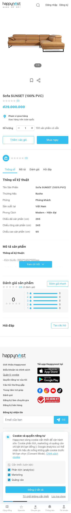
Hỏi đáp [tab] (47, 169)
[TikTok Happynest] (59, 390)
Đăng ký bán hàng (12, 405)
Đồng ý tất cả (35, 489)
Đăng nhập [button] (51, 5)
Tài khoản (64, 510)
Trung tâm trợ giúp (13, 390)
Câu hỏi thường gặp (13, 385)
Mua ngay (53, 139)
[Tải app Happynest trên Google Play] (48, 379)
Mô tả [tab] (22, 169)
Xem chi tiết (33, 264)
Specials (21, 510)
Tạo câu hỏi (59, 325)
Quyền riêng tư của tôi (15, 380)
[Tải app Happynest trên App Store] (48, 370)
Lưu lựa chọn (59, 496)
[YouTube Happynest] (53, 390)
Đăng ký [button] (63, 5)
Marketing (17, 474)
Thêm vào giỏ (18, 139)
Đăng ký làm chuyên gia (16, 400)
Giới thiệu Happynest (14, 364)
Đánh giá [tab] (34, 169)
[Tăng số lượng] (32, 127)
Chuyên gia (35, 510)
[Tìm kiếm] (38, 5)
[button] (31, 80)
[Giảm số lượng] (18, 127)
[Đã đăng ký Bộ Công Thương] (48, 399)
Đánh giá (8, 395)
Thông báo (49, 510)
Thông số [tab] (10, 169)
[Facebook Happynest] (40, 390)
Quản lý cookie (11, 375)
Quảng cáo (18, 480)
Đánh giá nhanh (57, 283)
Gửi (63, 419)
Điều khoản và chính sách (16, 370)
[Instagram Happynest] (46, 390)
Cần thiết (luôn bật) (22, 464)
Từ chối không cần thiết (36, 496)
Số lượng (8, 128)
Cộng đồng (7, 510)
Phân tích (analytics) (23, 470)
